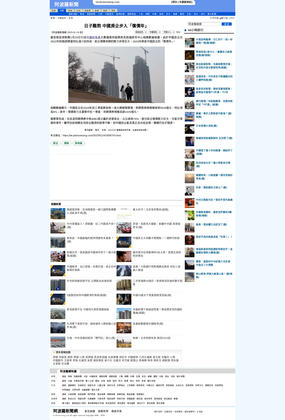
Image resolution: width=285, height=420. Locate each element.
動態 (97, 381)
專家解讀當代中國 (96, 403)
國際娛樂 (111, 394)
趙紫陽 (166, 360)
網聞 (147, 14)
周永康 (175, 360)
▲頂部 (200, 411)
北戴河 (117, 360)
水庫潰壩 (113, 357)
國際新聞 (120, 14)
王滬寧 (68, 360)
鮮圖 (176, 399)
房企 (55, 143)
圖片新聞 (181, 376)
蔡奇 (150, 360)
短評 (115, 381)
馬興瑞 (89, 357)
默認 (178, 32)
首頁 (54, 11)
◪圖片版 (223, 18)
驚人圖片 (66, 403)
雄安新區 (98, 360)
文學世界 (76, 390)
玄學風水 (121, 385)
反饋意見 (168, 411)
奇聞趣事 (131, 399)
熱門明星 (92, 394)
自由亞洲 (112, 130)
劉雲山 (134, 360)
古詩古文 (180, 385)
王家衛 (57, 363)
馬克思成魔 (100, 357)
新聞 (62, 11)
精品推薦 (131, 394)
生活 (78, 11)
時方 (97, 130)
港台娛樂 (101, 394)
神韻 (76, 357)
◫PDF (231, 18)
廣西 (70, 357)
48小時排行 (195, 30)
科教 (154, 14)
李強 (75, 360)
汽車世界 (101, 399)
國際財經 (131, 14)
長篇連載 (86, 390)
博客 (113, 11)
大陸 (100, 14)
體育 (182, 14)
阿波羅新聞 (66, 4)
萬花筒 (140, 399)
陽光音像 (161, 403)
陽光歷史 (121, 403)
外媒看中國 (79, 381)
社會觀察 (92, 399)
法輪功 (165, 357)
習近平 (123, 357)
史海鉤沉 (82, 385)
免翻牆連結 (185, 2)
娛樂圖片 (141, 394)
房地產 (78, 143)
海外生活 (111, 385)
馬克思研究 (111, 403)
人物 (140, 14)
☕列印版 (214, 18)
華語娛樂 (82, 394)
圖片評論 (151, 381)
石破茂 (83, 360)
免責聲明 (178, 411)
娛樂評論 (121, 394)
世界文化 (199, 385)
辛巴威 (126, 360)
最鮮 (64, 399)
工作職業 (131, 385)
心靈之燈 (101, 385)
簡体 (174, 2)
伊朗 (55, 357)
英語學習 (219, 385)
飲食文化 (72, 399)
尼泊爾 (65, 363)
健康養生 (72, 385)
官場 (161, 14)
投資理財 (190, 385)
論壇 (105, 11)
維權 (175, 14)
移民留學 (111, 399)
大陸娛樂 (72, 394)
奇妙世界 (148, 399)
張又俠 (157, 357)
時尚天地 (121, 399)
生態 (189, 14)
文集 (103, 381)
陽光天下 (141, 403)
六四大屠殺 (145, 357)
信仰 (203, 14)
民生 (168, 14)
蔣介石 (108, 360)
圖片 (212, 14)
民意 (144, 381)
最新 (73, 14)
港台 (196, 14)
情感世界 (82, 399)
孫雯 (89, 360)
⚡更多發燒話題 (62, 352)
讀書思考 (209, 385)
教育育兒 (141, 385)
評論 (70, 11)
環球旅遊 (158, 399)
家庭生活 (92, 385)
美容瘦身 (170, 385)
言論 (70, 381)
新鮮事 (88, 11)
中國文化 (150, 385)
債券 (66, 143)
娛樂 (97, 11)
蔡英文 (158, 360)
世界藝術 (66, 390)
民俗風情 (168, 399)
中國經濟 (109, 14)
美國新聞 (91, 14)
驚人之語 (90, 381)
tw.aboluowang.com (107, 2)
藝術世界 (160, 385)
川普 (82, 357)
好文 (120, 381)
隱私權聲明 (190, 411)
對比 (132, 381)
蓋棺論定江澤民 (79, 403)
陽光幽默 (131, 403)
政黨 (109, 381)
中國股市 (58, 360)
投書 (126, 381)
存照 (138, 381)
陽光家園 (151, 403)
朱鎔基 (63, 357)
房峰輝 (143, 360)
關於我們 (158, 411)
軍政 (82, 14)
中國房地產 (93, 37)
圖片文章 (96, 390)
